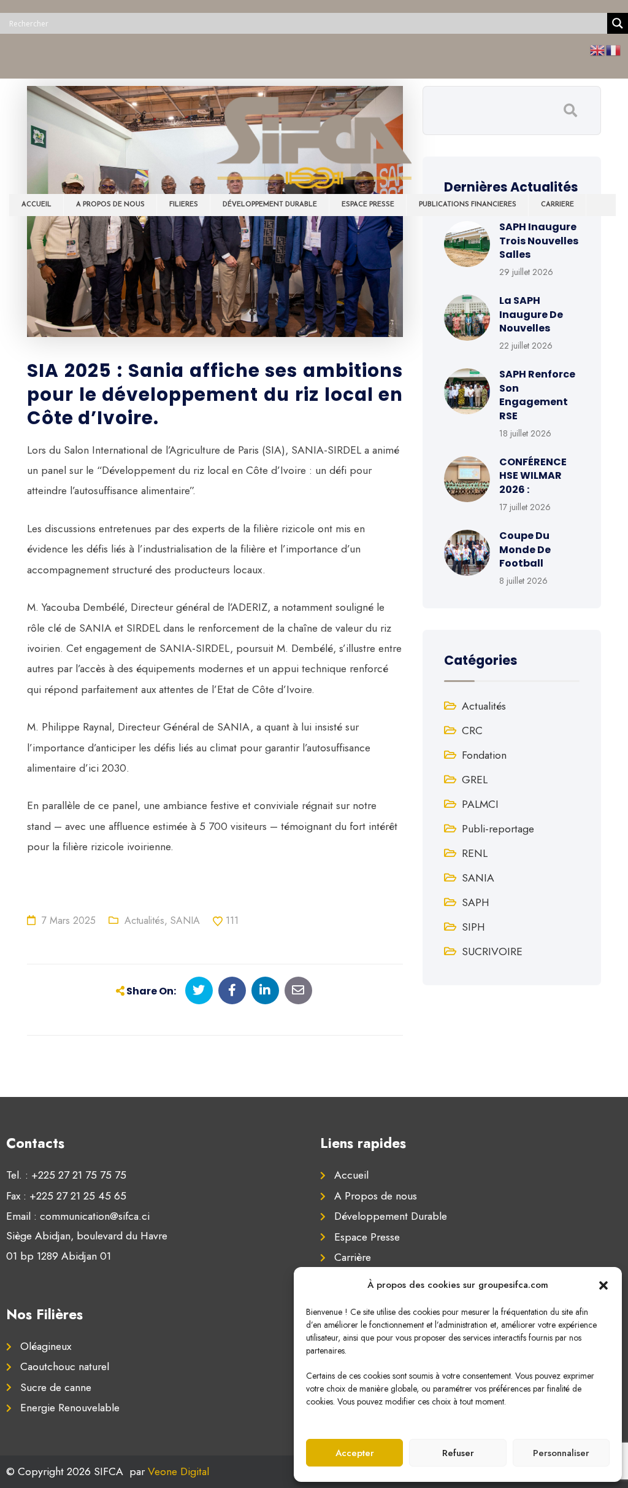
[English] (598, 50)
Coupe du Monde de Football (525, 549)
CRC (472, 730)
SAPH (475, 902)
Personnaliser (561, 1453)
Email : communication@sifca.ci (78, 1216)
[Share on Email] (298, 990)
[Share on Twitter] (199, 990)
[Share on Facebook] (232, 990)
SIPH (473, 927)
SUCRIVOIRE (492, 951)
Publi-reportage (498, 829)
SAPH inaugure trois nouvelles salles (538, 241)
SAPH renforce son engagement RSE (537, 394)
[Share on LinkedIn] (265, 990)
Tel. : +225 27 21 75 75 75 (66, 1175)
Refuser (458, 1453)
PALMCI (480, 804)
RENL (475, 853)
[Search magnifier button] (617, 23)
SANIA (185, 920)
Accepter (354, 1453)
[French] (614, 50)
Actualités (144, 920)
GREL (475, 780)
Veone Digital (178, 1471)
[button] (603, 1285)
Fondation (484, 755)
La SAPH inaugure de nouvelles (531, 314)
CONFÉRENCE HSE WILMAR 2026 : (533, 476)
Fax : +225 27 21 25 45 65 (66, 1196)
